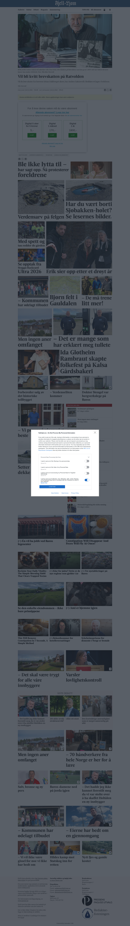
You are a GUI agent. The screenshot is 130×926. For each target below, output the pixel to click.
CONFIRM (52, 486)
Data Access (65, 493)
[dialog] (65, 463)
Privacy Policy (75, 493)
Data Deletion (55, 493)
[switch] (87, 461)
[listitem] (65, 457)
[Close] (95, 433)
